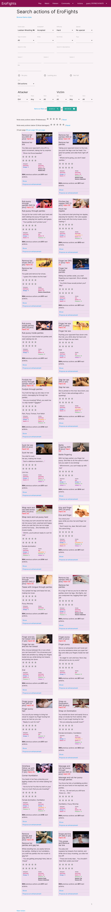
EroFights (9, 3)
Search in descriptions (63, 47)
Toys (77, 37)
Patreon (55, 3)
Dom (45, 96)
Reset (65, 120)
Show (25, 181)
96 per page (30, 130)
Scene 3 (72, 57)
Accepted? (40, 26)
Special (78, 26)
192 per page (40, 130)
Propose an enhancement (32, 184)
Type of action (22, 37)
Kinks (39, 37)
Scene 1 (20, 57)
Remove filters (39, 109)
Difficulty (59, 26)
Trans (32, 96)
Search (54, 109)
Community (67, 3)
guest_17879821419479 (97, 3)
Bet (19, 65)
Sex (19, 96)
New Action (21, 911)
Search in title (22, 47)
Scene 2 (46, 57)
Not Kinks (59, 37)
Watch (47, 3)
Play (39, 3)
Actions (80, 3)
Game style (21, 26)
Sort (19, 80)
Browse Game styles (24, 17)
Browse (70, 109)
